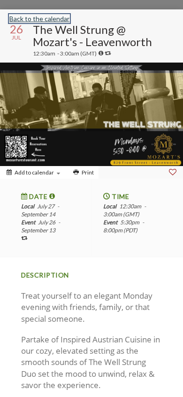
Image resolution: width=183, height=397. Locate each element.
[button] (52, 196)
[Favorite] (173, 172)
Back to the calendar (39, 19)
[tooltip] (101, 53)
